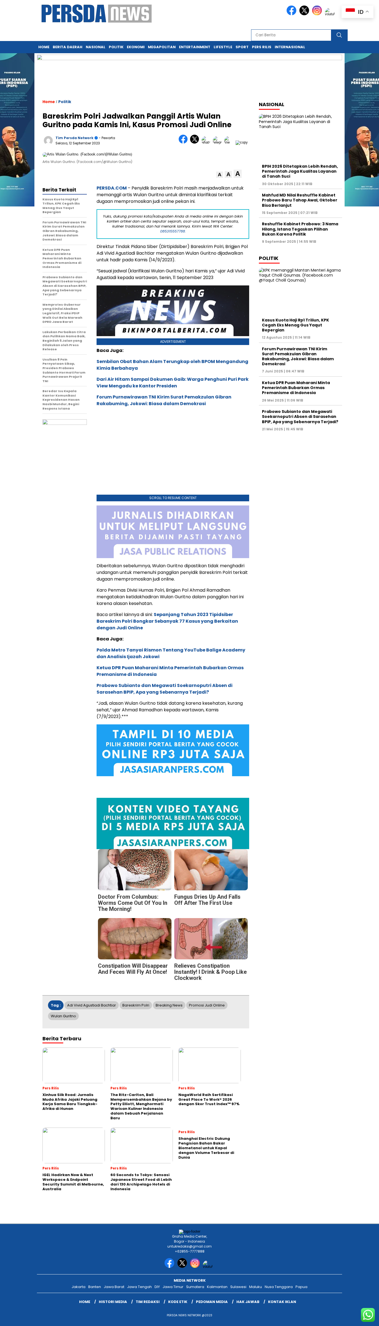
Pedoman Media (212, 1301)
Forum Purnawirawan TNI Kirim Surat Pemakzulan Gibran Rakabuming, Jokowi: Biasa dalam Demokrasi (164, 400)
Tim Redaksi (148, 1301)
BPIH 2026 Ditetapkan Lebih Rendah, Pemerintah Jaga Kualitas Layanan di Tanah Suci (300, 171)
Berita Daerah (67, 47)
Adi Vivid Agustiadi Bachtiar (91, 1005)
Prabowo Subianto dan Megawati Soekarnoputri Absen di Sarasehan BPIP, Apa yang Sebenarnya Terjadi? (165, 688)
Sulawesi (238, 1286)
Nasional (95, 47)
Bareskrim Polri (135, 1005)
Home (43, 47)
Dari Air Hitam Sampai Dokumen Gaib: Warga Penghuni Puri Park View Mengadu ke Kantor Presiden (173, 382)
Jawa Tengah (139, 1286)
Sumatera (195, 1286)
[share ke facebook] (184, 142)
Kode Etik (177, 1301)
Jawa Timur (173, 1286)
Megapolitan (162, 47)
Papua (301, 1286)
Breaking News (169, 1005)
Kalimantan (217, 1286)
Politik (116, 47)
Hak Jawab (247, 1301)
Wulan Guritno (63, 1016)
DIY (157, 1286)
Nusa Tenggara (279, 1286)
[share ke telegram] (218, 142)
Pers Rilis (261, 47)
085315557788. (173, 231)
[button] (219, 175)
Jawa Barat (114, 1286)
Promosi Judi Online (207, 1005)
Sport (242, 47)
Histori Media (113, 1301)
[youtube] (331, 14)
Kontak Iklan (282, 1301)
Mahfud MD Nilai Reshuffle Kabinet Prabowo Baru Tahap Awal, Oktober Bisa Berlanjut (299, 200)
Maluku (255, 1286)
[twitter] (305, 14)
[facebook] (292, 14)
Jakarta (78, 1286)
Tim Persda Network (74, 138)
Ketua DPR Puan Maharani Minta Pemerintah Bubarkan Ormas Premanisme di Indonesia (296, 387)
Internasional (290, 47)
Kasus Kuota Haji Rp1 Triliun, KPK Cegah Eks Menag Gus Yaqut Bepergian (295, 325)
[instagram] (318, 14)
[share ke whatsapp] (207, 142)
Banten (94, 1286)
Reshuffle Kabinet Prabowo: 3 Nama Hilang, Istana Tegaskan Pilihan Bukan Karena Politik (300, 229)
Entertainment (194, 47)
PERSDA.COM (112, 188)
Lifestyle (223, 47)
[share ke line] (230, 142)
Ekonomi (136, 47)
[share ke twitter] (195, 142)
